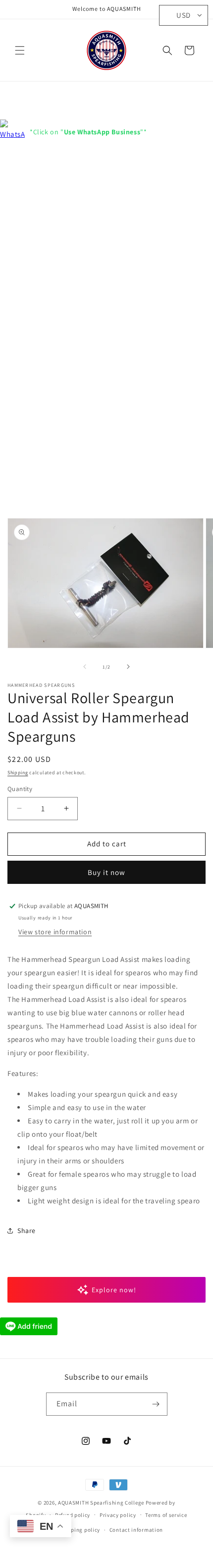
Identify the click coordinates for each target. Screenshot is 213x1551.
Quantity (19, 789)
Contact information (136, 1529)
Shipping (17, 772)
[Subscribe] (156, 1404)
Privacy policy (118, 1514)
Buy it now (106, 872)
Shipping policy (80, 1529)
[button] (20, 50)
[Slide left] (85, 666)
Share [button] (26, 1230)
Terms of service (166, 1514)
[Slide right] (128, 666)
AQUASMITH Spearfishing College (101, 1502)
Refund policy (72, 1514)
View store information (55, 931)
